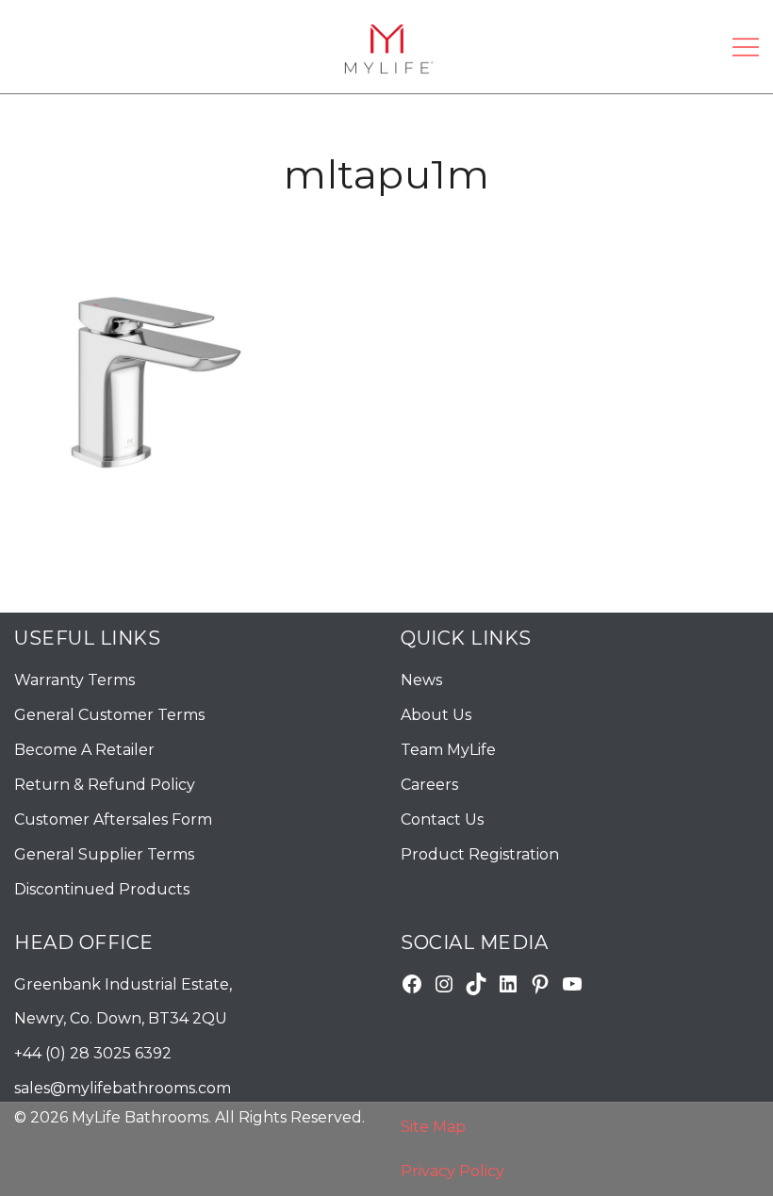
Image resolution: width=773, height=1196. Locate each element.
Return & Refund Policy (104, 785)
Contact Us (442, 819)
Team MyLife (448, 750)
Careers (429, 785)
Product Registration (480, 854)
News (421, 680)
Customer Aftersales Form (113, 819)
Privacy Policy (452, 1171)
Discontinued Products (101, 889)
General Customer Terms (109, 715)
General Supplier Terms (104, 854)
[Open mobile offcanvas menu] (745, 46)
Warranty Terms (74, 680)
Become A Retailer (84, 750)
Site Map (433, 1127)
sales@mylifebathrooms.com (122, 1088)
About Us (436, 715)
